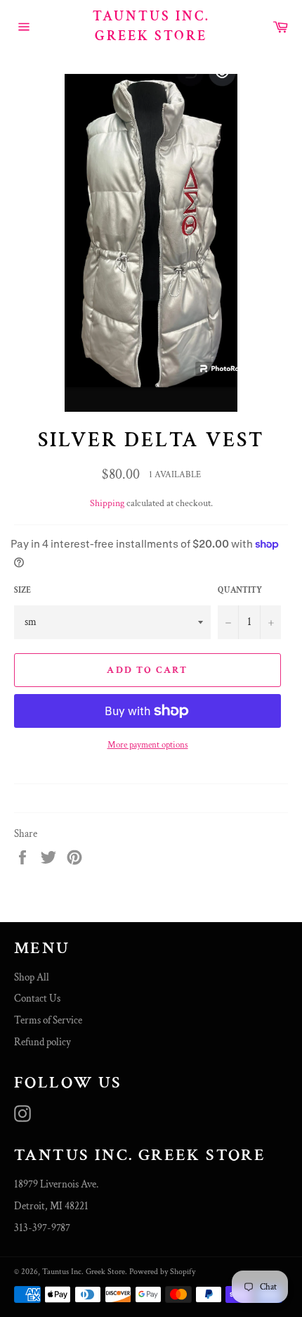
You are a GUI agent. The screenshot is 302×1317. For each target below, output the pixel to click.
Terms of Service (48, 1020)
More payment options (147, 745)
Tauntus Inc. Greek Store (151, 26)
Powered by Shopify (162, 1271)
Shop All (31, 977)
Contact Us (37, 998)
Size (22, 590)
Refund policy (42, 1042)
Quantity (240, 590)
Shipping (107, 503)
